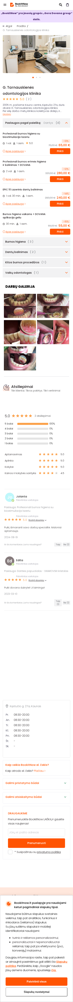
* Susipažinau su (38, 852)
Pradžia (21, 26)
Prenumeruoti (36, 843)
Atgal (9, 26)
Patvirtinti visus (37, 981)
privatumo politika (49, 852)
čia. (53, 970)
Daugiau (7, 114)
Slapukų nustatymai (36, 991)
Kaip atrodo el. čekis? (27, 768)
